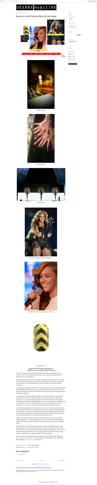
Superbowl (36, 447)
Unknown (72, 56)
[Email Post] (29, 445)
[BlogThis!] (33, 445)
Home (41, 460)
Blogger (56, 482)
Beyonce (22, 447)
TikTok (70, 19)
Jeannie (72, 54)
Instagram (71, 17)
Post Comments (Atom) (44, 464)
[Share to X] (35, 445)
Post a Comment (22, 454)
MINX (31, 447)
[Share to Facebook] (36, 445)
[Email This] (32, 445)
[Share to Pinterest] (37, 445)
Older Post (62, 460)
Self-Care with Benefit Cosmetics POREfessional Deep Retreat (34, 467)
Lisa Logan (27, 447)
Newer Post (20, 460)
